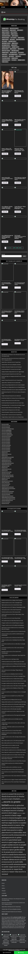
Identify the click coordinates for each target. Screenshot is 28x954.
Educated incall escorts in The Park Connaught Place (13, 676)
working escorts (21, 60)
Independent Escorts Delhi (8, 457)
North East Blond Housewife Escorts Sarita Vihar (13, 403)
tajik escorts (4, 56)
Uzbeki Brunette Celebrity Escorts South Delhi (12, 412)
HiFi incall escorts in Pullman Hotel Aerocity (12, 699)
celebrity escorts (5, 34)
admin (11, 69)
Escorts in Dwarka (6, 427)
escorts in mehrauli (9, 828)
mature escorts (5, 49)
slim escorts (4, 54)
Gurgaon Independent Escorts (8, 498)
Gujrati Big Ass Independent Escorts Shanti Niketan (13, 387)
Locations (4, 893)
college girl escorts (6, 36)
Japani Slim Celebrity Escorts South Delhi (11, 382)
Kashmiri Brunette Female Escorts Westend (11, 367)
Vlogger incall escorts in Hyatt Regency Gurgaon (13, 623)
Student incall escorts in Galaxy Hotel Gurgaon (12, 600)
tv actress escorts (6, 58)
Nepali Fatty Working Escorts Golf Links (11, 410)
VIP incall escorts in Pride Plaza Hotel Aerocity (12, 620)
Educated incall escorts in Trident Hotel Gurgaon (12, 678)
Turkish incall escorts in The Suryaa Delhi (11, 612)
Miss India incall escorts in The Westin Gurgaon (12, 743)
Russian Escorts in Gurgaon (8, 491)
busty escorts (14, 32)
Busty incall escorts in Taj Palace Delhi (10, 659)
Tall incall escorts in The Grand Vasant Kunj (11, 609)
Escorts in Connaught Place (8, 428)
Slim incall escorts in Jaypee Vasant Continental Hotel (14, 779)
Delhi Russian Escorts (6, 461)
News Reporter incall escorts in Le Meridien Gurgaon (14, 750)
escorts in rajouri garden (10, 850)
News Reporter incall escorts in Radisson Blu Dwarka (14, 752)
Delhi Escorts (5, 452)
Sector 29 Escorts (5, 482)
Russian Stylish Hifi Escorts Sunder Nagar (11, 407)
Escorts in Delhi (5, 424)
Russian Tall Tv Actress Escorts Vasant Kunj (11, 414)
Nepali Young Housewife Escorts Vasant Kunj (12, 380)
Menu (4, 7)
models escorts (13, 49)
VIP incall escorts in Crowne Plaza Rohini (11, 618)
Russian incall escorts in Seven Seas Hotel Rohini (13, 769)
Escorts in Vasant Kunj (7, 433)
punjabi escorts (5, 52)
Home (3, 883)
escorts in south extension (11, 864)
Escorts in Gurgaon (6, 437)
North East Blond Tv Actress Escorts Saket (11, 369)
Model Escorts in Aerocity (7, 475)
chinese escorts (14, 34)
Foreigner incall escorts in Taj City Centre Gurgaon (13, 683)
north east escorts (6, 50)
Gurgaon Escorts (5, 485)
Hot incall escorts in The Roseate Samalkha (11, 709)
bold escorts (20, 30)
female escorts (21, 37)
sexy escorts (21, 52)
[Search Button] (25, 7)
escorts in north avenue (10, 835)
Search (3, 254)
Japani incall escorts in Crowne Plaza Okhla (11, 730)
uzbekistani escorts (6, 60)
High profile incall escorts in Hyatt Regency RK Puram (14, 702)
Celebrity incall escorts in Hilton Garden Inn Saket (13, 661)
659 (20, 248)
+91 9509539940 (7, 952)
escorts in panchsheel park (11, 840)
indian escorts (15, 43)
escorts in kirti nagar (9, 813)
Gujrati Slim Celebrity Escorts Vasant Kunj (11, 362)
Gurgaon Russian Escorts (7, 500)
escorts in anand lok (9, 794)
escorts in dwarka (17, 796)
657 (14, 248)
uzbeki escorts (15, 58)
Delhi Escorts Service (6, 454)
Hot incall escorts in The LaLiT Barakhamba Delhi (13, 706)
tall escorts (11, 56)
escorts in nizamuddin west (16, 833)
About (3, 885)
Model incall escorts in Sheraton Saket (10, 747)
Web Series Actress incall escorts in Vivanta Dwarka (13, 631)
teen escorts (18, 56)
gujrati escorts (5, 39)
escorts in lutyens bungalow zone (14, 818)
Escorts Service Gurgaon (7, 493)
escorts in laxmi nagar (13, 815)
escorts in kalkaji (17, 810)
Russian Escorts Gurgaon (7, 481)
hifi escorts (12, 39)
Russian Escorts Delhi (6, 458)
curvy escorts (15, 36)
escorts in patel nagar (9, 842)
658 (17, 248)
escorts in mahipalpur (10, 820)
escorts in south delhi (15, 862)
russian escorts (13, 52)
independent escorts (6, 43)
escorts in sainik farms (10, 855)
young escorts (5, 62)
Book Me (5, 96)
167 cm (14, 68)
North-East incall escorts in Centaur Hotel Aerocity (13, 754)
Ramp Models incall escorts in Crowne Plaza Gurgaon (14, 761)
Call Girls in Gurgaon (6, 445)
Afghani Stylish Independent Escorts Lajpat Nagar (13, 371)
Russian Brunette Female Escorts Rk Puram (11, 374)
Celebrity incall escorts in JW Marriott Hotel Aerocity (14, 664)
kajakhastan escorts (6, 47)
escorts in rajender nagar (14, 847)
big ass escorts (5, 30)
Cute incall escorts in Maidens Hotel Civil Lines (12, 674)
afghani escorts (5, 28)
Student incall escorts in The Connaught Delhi (12, 602)
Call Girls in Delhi (5, 466)
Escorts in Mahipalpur (6, 430)
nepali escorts (21, 49)
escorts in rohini (17, 852)
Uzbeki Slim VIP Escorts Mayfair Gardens (11, 364)
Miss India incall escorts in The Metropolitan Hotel (13, 740)
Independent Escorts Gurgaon (8, 488)
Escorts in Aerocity (6, 425)
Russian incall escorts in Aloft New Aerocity (11, 767)
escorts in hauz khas (12, 808)
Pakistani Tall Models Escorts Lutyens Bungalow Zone (14, 389)
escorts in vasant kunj (14, 869)
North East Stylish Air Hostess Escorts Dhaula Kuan (13, 398)
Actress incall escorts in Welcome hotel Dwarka (12, 637)
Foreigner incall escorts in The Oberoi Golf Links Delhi (14, 685)
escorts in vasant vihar (10, 872)
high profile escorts (20, 39)
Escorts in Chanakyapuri (7, 434)
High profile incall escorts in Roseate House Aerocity (14, 704)
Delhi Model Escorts (6, 460)
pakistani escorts (15, 50)
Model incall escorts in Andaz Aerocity (10, 745)
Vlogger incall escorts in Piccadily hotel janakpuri (13, 625)
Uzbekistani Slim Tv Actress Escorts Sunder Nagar (13, 405)
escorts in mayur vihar (16, 825)
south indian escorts (13, 54)
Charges (4, 890)
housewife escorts (12, 41)
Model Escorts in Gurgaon (7, 496)
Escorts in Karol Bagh (6, 431)
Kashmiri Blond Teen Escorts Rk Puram (11, 400)
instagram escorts (6, 45)
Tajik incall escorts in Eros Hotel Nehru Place (12, 605)
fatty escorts (13, 37)
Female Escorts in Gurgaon (8, 487)
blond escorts (13, 30)
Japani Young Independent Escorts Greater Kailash (13, 385)
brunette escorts (5, 32)
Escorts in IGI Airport (6, 436)
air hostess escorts (14, 28)
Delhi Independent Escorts (8, 463)
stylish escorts (22, 54)
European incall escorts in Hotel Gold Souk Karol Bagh (14, 681)
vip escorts (14, 60)
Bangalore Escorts (6, 478)
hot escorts (4, 41)
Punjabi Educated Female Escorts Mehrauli (11, 395)
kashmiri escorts (15, 47)
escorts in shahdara (13, 857)
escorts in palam (15, 837)
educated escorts (5, 37)
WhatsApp (21, 952)
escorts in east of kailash (11, 799)
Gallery (3, 888)
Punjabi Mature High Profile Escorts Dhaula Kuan (12, 417)
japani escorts (14, 45)
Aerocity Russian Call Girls (8, 476)
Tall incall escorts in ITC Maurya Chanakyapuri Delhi (13, 607)
